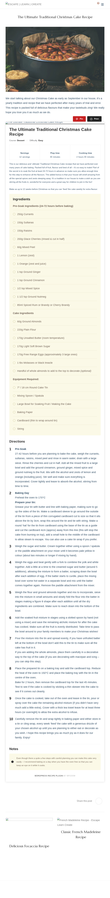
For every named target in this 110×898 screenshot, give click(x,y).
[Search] (92, 4)
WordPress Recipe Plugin (49, 776)
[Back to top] (102, 890)
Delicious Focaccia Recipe (29, 846)
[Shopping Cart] (96, 4)
